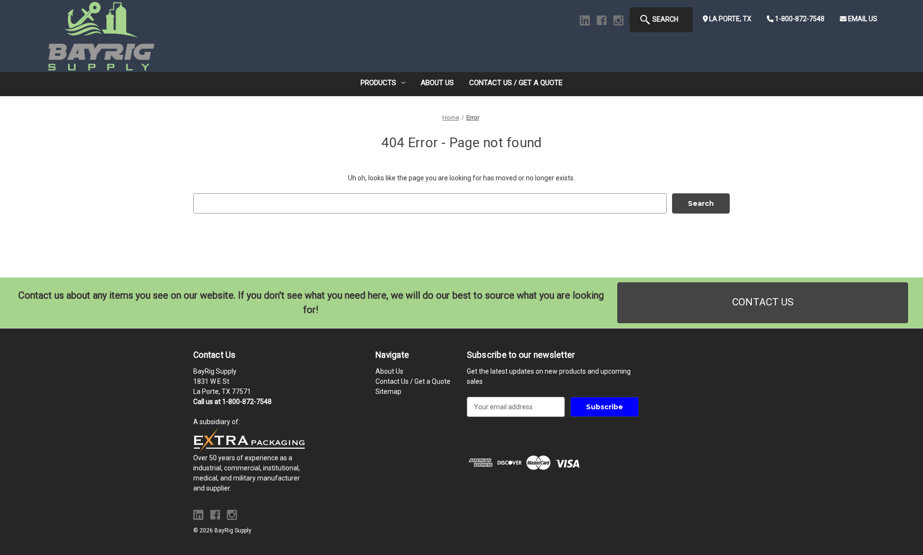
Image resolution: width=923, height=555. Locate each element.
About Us (437, 82)
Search (664, 19)
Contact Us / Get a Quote (515, 82)
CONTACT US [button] (763, 302)
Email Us (862, 19)
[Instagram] (618, 20)
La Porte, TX (729, 19)
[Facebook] (602, 20)
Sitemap (388, 391)
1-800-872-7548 (798, 19)
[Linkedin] (585, 20)
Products (378, 82)
